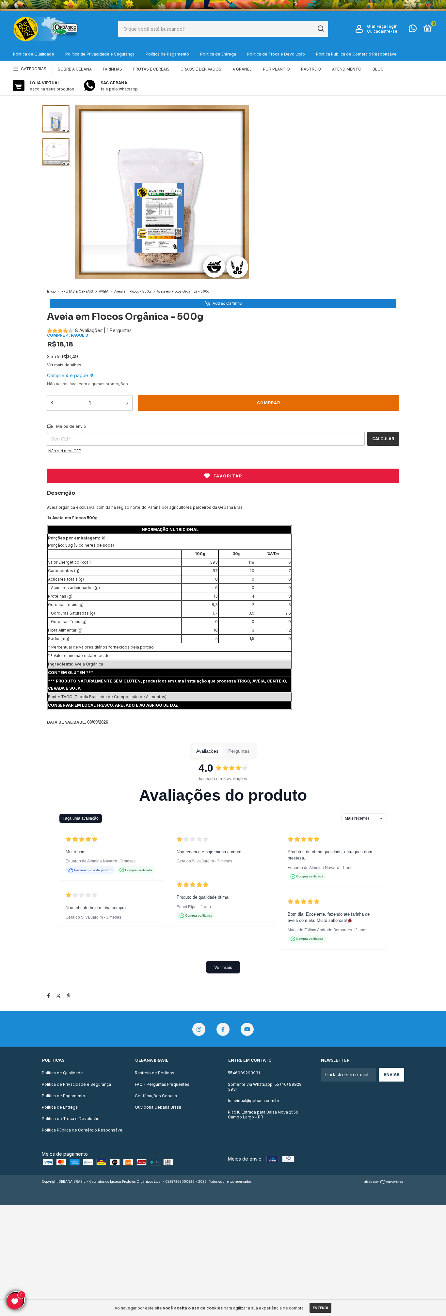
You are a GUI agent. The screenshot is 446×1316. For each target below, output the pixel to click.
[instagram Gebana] (198, 1029)
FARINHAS (112, 69)
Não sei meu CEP (64, 450)
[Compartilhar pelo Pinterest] (69, 995)
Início (51, 291)
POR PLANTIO (276, 69)
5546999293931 (244, 1072)
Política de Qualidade (33, 54)
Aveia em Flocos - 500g (132, 291)
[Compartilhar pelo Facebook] (48, 995)
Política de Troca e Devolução (276, 54)
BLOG (378, 69)
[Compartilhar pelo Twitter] (58, 995)
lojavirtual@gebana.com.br (253, 1100)
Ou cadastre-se (382, 31)
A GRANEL (242, 69)
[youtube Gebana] (247, 1029)
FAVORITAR (228, 475)
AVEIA (103, 291)
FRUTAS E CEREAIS (151, 69)
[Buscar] (320, 29)
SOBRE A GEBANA (75, 69)
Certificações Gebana (156, 1095)
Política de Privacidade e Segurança (100, 54)
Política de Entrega (218, 54)
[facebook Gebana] (223, 1029)
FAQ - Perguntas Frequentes (162, 1084)
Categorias (33, 68)
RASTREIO (311, 69)
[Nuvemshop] (383, 1182)
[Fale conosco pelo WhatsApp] (413, 30)
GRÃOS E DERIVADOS (201, 69)
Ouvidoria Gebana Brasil (158, 1107)
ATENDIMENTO (346, 69)
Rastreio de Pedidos (154, 1072)
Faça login (387, 26)
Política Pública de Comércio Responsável (357, 54)
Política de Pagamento (167, 54)
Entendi (320, 1308)
